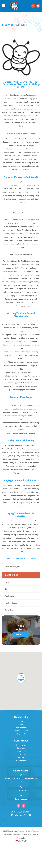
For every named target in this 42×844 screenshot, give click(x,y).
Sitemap (35, 835)
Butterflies (21, 764)
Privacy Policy (26, 835)
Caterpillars (21, 761)
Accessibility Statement (12, 835)
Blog (6, 589)
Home (7, 582)
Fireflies (21, 757)
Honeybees (21, 748)
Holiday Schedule (11, 603)
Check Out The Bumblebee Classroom (21, 559)
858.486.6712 (21, 790)
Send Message (21, 799)
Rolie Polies (21, 745)
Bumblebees (21, 751)
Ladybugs (21, 754)
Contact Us (9, 610)
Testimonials (9, 596)
